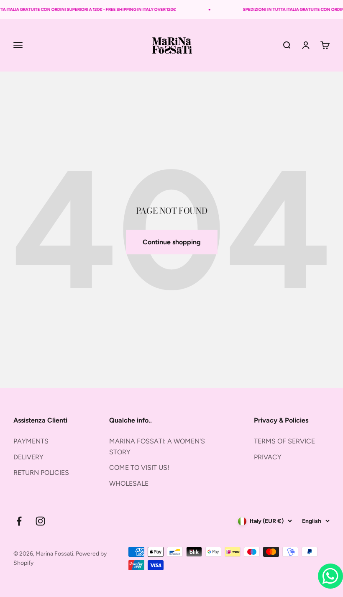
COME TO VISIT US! (139, 467)
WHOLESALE (128, 483)
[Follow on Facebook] (19, 521)
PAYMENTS (31, 441)
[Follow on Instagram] (40, 521)
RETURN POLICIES (41, 473)
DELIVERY (28, 457)
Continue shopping (172, 242)
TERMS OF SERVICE (284, 441)
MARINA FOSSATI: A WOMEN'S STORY (157, 446)
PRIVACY (268, 457)
